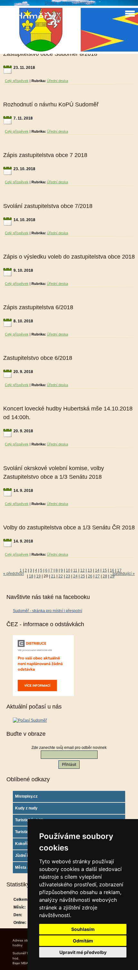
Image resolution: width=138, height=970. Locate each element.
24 (75, 576)
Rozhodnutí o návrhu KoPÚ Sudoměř (51, 104)
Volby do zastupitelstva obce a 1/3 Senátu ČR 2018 (69, 527)
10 (68, 570)
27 (97, 576)
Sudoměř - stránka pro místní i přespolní (47, 611)
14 (97, 570)
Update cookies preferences (69, 3)
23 (68, 576)
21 (53, 576)
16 (112, 570)
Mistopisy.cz (26, 796)
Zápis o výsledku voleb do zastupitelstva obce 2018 (69, 256)
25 (83, 576)
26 (90, 576)
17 (119, 570)
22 (60, 576)
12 (82, 570)
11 (75, 570)
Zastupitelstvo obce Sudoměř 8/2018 (50, 54)
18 (31, 576)
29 (112, 576)
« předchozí (13, 573)
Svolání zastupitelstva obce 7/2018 (47, 206)
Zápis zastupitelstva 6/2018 (38, 307)
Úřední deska (57, 81)
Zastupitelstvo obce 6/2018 (37, 358)
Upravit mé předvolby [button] (83, 952)
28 (105, 576)
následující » (124, 573)
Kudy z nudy (26, 808)
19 (38, 576)
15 (104, 570)
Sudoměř (25, 17)
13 (90, 570)
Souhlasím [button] (83, 929)
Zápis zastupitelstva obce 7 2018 (45, 155)
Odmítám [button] (83, 940)
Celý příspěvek (17, 81)
